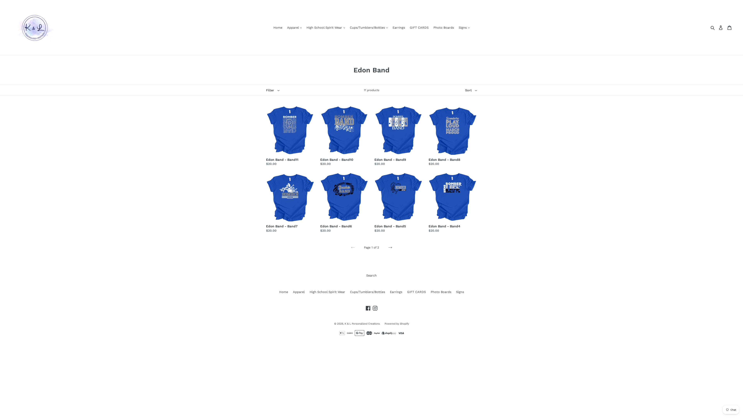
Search (371, 275)
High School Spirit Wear (324, 27)
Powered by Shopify (397, 323)
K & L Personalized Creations (362, 323)
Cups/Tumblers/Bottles (368, 27)
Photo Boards (443, 27)
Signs (463, 27)
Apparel (293, 27)
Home (277, 27)
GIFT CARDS (419, 27)
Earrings (399, 27)
